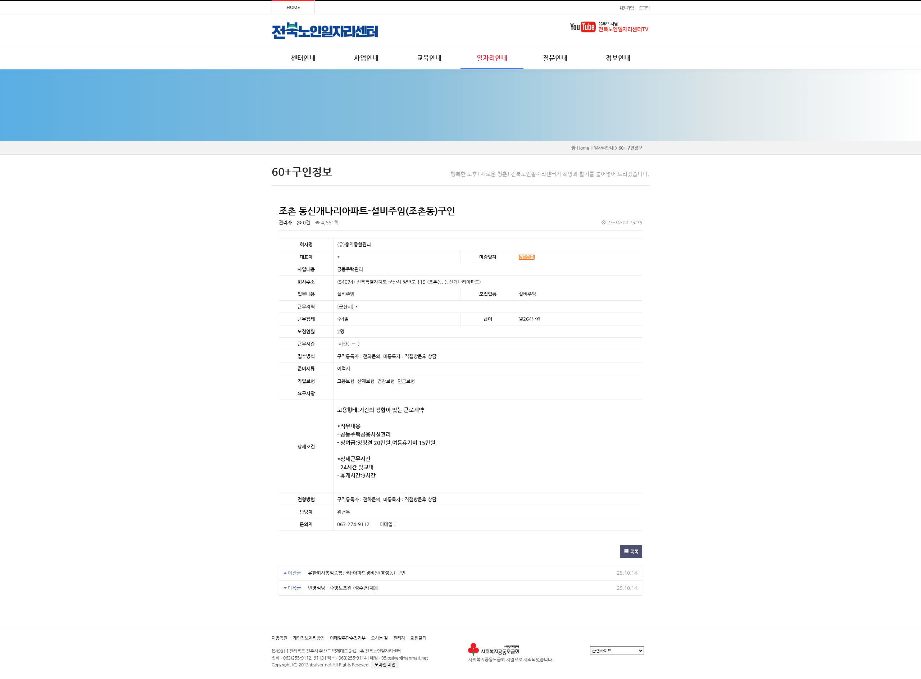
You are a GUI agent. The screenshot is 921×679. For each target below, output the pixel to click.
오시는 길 (379, 638)
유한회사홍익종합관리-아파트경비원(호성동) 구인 (356, 572)
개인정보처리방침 (309, 638)
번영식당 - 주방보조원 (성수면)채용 (343, 588)
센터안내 (303, 57)
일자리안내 (492, 57)
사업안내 (366, 57)
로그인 (644, 7)
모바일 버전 (385, 664)
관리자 (399, 638)
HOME (293, 7)
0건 (305, 222)
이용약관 (279, 638)
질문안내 (555, 57)
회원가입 (626, 7)
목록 (634, 551)
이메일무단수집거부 (348, 638)
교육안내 (429, 57)
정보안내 (618, 57)
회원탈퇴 (418, 638)
